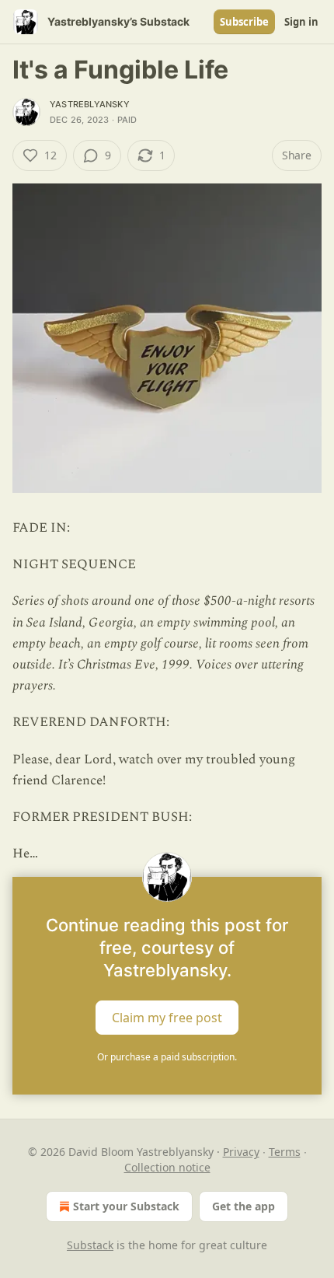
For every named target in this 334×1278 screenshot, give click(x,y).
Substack (90, 1245)
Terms (285, 1151)
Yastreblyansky (90, 104)
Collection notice (167, 1167)
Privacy (241, 1151)
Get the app (243, 1206)
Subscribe (244, 22)
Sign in (301, 22)
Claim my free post (167, 1017)
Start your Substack (126, 1206)
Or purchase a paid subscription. (167, 1056)
